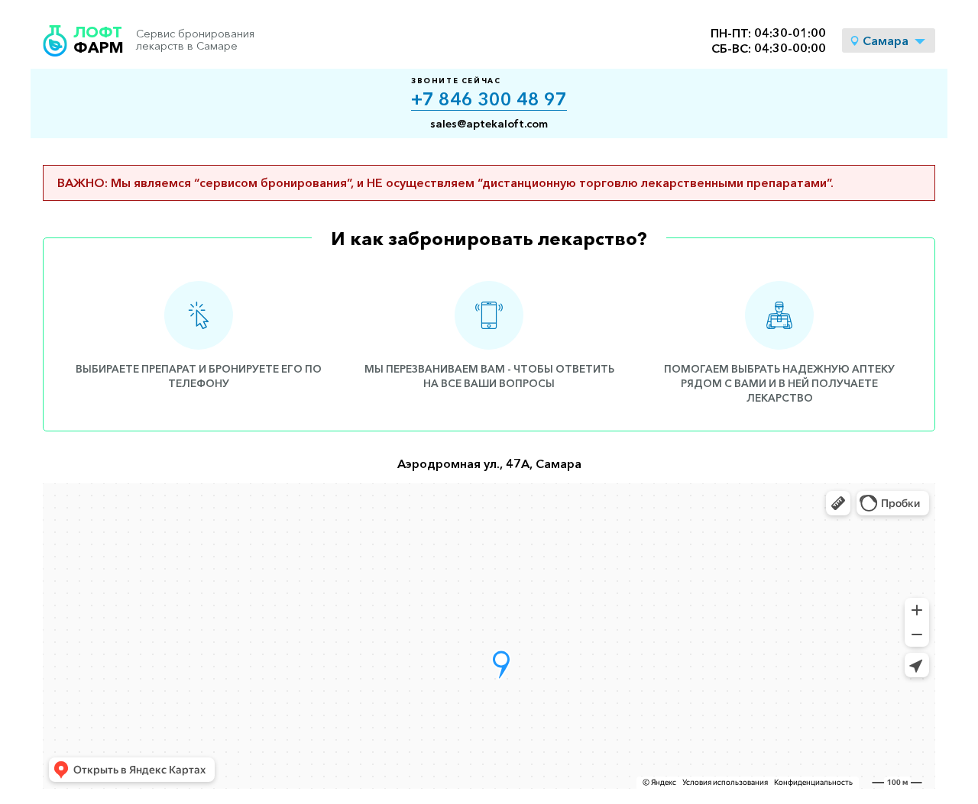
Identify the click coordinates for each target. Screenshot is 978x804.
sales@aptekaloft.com (489, 124)
